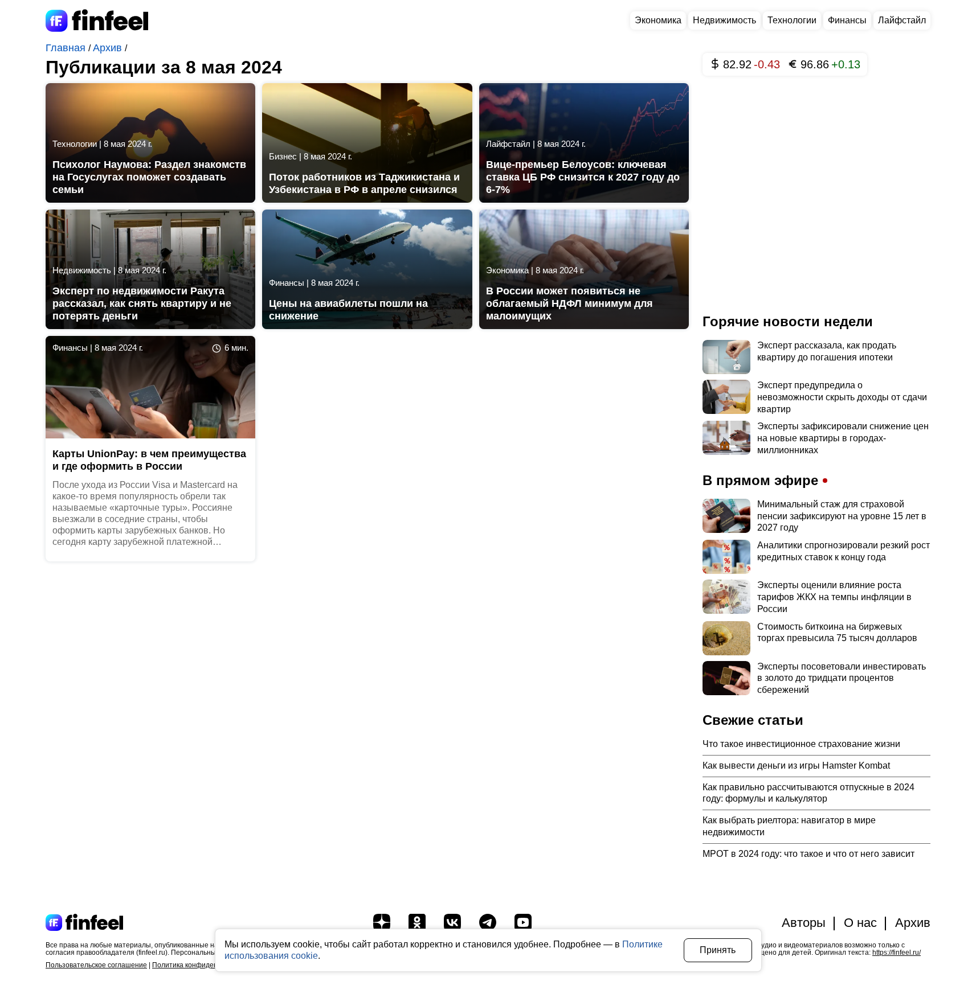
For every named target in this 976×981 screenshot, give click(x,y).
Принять (718, 950)
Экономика (658, 20)
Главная (67, 48)
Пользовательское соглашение (96, 965)
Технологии (791, 20)
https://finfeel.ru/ (896, 953)
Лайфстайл (902, 20)
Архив (109, 48)
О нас (860, 923)
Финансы (847, 20)
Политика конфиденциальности (204, 965)
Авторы (804, 923)
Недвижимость (724, 20)
